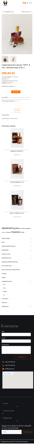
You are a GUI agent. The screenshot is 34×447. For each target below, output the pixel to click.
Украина (15, 232)
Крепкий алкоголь (25, 97)
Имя (3, 331)
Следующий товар (25, 11)
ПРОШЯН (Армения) (13, 99)
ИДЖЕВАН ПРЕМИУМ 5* (17, 151)
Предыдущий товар (9, 11)
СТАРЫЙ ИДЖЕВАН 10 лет (17, 182)
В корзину (16, 91)
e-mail (3, 338)
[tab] (17, 110)
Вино (3, 242)
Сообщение (5, 344)
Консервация (5, 250)
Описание (17, 110)
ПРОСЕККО (4, 273)
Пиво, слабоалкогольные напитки (11, 269)
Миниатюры (5, 99)
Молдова (8, 232)
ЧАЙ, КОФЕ (4, 302)
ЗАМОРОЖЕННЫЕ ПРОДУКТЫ (8, 246)
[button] (17, 406)
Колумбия (28, 228)
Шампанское (5, 306)
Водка (4, 288)
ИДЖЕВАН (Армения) (24, 149)
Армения (17, 101)
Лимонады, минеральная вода (10, 262)
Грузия (15, 228)
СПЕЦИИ (4, 277)
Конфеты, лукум (6, 254)
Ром (4, 295)
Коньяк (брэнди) (16, 97)
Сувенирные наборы (24, 99)
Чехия (22, 232)
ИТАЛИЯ (21, 228)
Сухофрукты (5, 298)
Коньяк (10, 97)
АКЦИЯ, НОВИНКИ (6, 238)
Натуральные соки (6, 265)
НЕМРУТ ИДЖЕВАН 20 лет (17, 213)
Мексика (3, 232)
